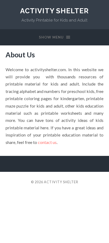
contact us (47, 142)
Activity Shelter (54, 11)
